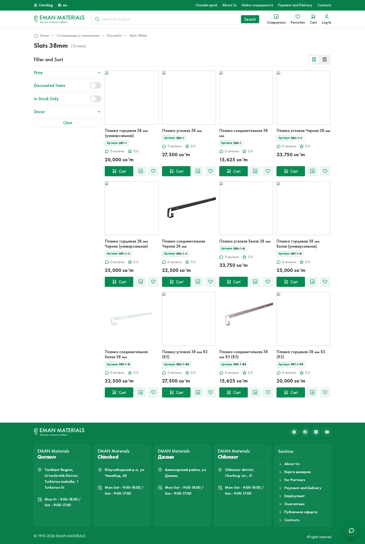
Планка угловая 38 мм (182, 130)
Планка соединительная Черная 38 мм (183, 244)
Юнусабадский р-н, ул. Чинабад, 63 (125, 472)
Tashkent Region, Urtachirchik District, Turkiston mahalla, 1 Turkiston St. (62, 478)
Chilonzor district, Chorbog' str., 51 (240, 472)
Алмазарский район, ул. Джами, (186, 472)
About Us (229, 5)
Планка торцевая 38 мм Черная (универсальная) (126, 244)
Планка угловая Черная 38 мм (303, 130)
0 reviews (117, 151)
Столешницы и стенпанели (78, 35)
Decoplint (114, 35)
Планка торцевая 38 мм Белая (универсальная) (298, 244)
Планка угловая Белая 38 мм (245, 241)
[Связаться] (351, 530)
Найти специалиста (257, 5)
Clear (67, 122)
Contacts (324, 5)
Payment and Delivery (295, 5)
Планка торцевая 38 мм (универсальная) (126, 133)
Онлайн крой (206, 5)
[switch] (95, 85)
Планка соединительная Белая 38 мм (126, 354)
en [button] (65, 5)
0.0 (135, 151)
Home (44, 35)
